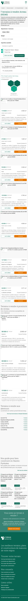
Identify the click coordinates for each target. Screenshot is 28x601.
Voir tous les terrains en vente (8, 559)
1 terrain (25, 418)
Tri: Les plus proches (7, 70)
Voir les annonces (19, 55)
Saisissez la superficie (7, 46)
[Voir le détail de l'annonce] (14, 111)
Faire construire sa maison (7, 572)
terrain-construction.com (14, 95)
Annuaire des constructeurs (7, 565)
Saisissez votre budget (7, 39)
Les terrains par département (8, 561)
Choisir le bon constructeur (7, 578)
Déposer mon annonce (14, 528)
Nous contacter (4, 585)
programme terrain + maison (12, 50)
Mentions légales (5, 587)
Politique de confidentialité (7, 589)
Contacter (20, 123)
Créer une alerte (8, 55)
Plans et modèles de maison (8, 576)
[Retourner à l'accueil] (14, 538)
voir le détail (7, 123)
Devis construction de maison (8, 574)
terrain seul (7, 52)
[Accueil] (5, 2)
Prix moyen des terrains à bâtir (8, 563)
